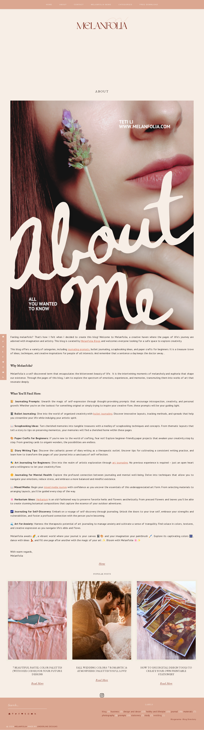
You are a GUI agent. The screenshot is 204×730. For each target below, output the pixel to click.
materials (188, 711)
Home (49, 4)
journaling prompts (78, 349)
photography (108, 715)
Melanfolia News (101, 4)
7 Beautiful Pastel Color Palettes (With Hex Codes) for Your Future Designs (37, 671)
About (63, 4)
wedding (157, 715)
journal (174, 711)
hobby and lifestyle (155, 711)
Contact (79, 4)
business (115, 711)
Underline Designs (47, 726)
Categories (125, 4)
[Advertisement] (102, 60)
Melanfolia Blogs (91, 341)
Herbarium (42, 499)
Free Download (149, 4)
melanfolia (21, 726)
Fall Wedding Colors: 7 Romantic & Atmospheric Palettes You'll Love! (101, 669)
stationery (136, 715)
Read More (37, 684)
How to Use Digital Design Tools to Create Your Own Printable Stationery (166, 671)
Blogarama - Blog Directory (183, 719)
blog (104, 711)
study (147, 715)
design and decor (132, 711)
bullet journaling (102, 413)
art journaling (120, 462)
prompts (122, 715)
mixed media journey (55, 487)
